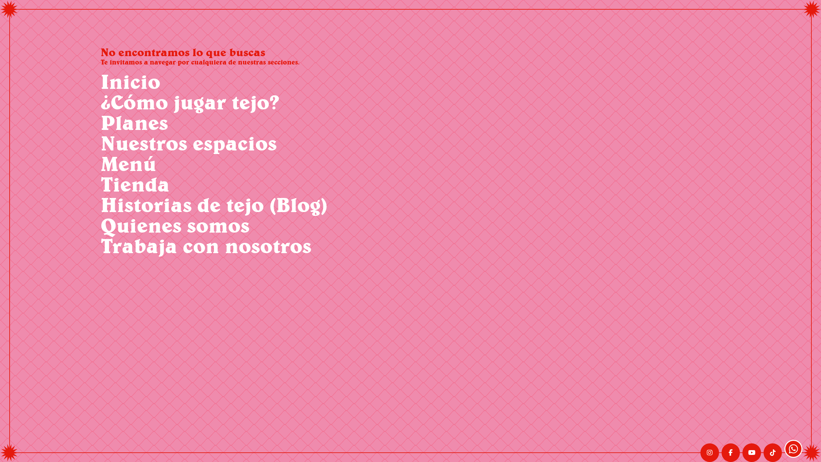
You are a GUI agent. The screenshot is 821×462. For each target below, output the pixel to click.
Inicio (130, 81)
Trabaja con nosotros (206, 245)
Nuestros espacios (189, 143)
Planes (134, 122)
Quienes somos (175, 225)
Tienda (135, 184)
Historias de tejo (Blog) (214, 204)
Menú (128, 163)
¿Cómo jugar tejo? (190, 102)
